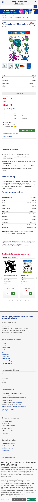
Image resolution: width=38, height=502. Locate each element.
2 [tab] (10, 300)
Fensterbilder (17, 17)
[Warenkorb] (35, 2)
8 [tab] (26, 300)
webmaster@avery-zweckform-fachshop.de (14, 406)
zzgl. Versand (12, 108)
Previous (1, 278)
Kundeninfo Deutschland (8, 443)
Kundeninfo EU (6, 450)
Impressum (5, 433)
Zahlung (4, 345)
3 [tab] (12, 300)
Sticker (10, 17)
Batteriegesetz (6, 358)
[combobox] (17, 6)
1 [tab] (7, 300)
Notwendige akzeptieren (18, 499)
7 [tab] (23, 300)
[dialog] (19, 481)
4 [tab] (15, 300)
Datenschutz (5, 354)
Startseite (4, 17)
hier (33, 242)
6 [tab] (20, 300)
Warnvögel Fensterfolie (10, 275)
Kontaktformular (6, 411)
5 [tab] (18, 300)
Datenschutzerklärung (7, 496)
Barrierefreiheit (6, 356)
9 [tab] (28, 300)
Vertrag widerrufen (7, 363)
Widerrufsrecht (6, 347)
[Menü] (3, 2)
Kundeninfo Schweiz (7, 448)
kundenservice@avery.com (18, 397)
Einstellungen (5, 499)
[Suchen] (35, 6)
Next (37, 278)
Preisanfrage (8, 136)
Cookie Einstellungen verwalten (10, 361)
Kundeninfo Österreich (8, 446)
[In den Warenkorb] (13, 293)
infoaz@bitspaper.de (16, 402)
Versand (4, 343)
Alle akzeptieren (31, 499)
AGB (3, 352)
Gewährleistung (6, 350)
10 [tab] (31, 300)
